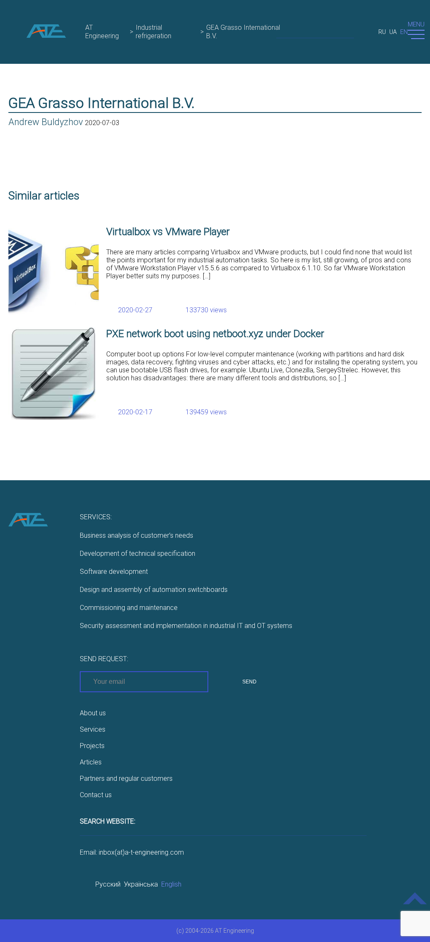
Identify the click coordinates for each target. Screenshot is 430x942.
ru (382, 32)
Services (92, 729)
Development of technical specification (137, 553)
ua (393, 32)
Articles (91, 762)
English (171, 884)
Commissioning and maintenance (129, 608)
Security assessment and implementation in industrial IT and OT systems (186, 626)
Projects (92, 746)
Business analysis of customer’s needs (136, 535)
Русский (108, 884)
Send (249, 682)
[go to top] (415, 904)
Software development (114, 572)
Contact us (96, 795)
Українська (141, 884)
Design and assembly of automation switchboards (154, 590)
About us (93, 713)
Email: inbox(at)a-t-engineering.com (132, 852)
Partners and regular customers (126, 778)
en (404, 32)
